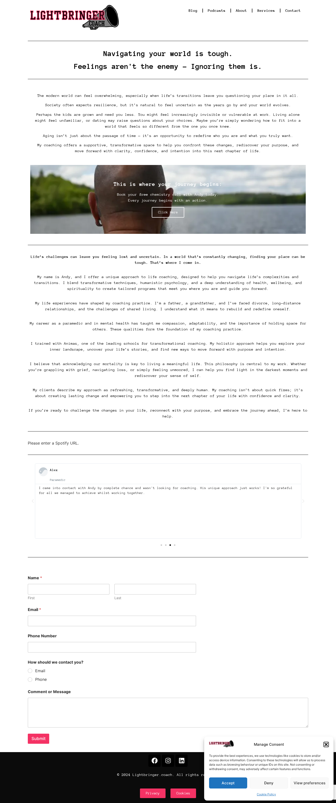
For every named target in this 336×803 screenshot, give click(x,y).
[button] (326, 744)
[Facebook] (154, 761)
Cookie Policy (266, 794)
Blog (193, 10)
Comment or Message (49, 691)
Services (266, 10)
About (241, 10)
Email (34, 609)
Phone (41, 679)
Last (117, 598)
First (31, 598)
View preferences (309, 783)
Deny (269, 783)
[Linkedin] (181, 761)
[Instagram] (168, 761)
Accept (228, 783)
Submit (38, 738)
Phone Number (42, 636)
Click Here (168, 212)
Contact (293, 10)
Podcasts (217, 10)
